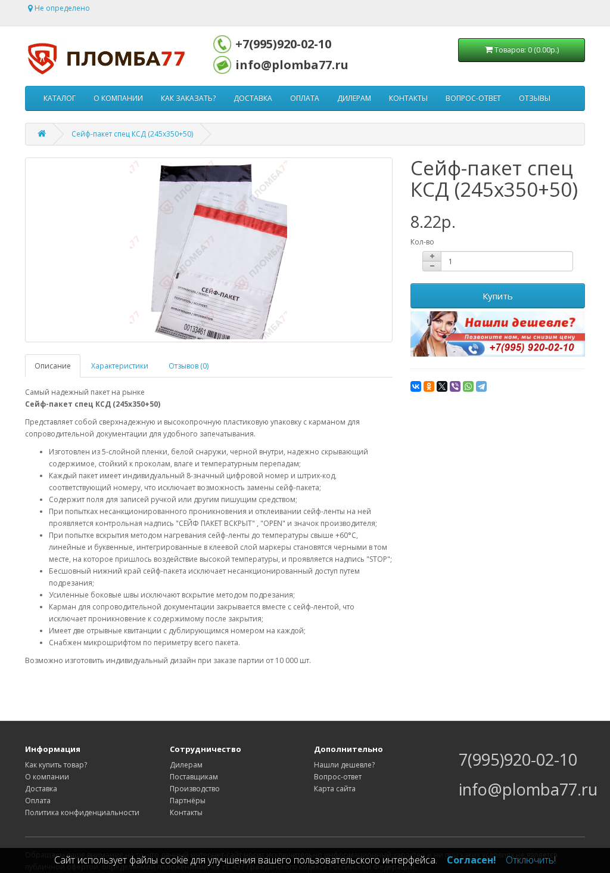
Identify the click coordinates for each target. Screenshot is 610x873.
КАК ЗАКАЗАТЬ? (188, 98)
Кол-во (422, 242)
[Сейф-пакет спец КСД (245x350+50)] (209, 249)
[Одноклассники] (429, 386)
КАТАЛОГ (59, 98)
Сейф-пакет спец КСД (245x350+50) (132, 134)
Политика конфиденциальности (82, 812)
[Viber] (455, 386)
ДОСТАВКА (253, 98)
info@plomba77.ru (291, 65)
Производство (195, 789)
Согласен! (471, 859)
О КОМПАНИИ (118, 98)
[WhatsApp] (468, 386)
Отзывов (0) (188, 366)
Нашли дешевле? (344, 765)
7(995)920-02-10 (518, 759)
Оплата (38, 800)
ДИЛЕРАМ (354, 98)
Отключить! (531, 859)
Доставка (41, 789)
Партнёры (188, 800)
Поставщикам (194, 777)
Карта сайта (335, 789)
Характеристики (119, 366)
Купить (498, 296)
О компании (47, 777)
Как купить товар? (56, 765)
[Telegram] (481, 386)
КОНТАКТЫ (408, 98)
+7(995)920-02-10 (283, 44)
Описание (53, 366)
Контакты (186, 812)
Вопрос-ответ (338, 777)
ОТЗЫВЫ (534, 98)
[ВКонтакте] (415, 386)
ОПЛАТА (304, 98)
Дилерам (186, 765)
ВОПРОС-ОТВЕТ (473, 98)
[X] (442, 386)
